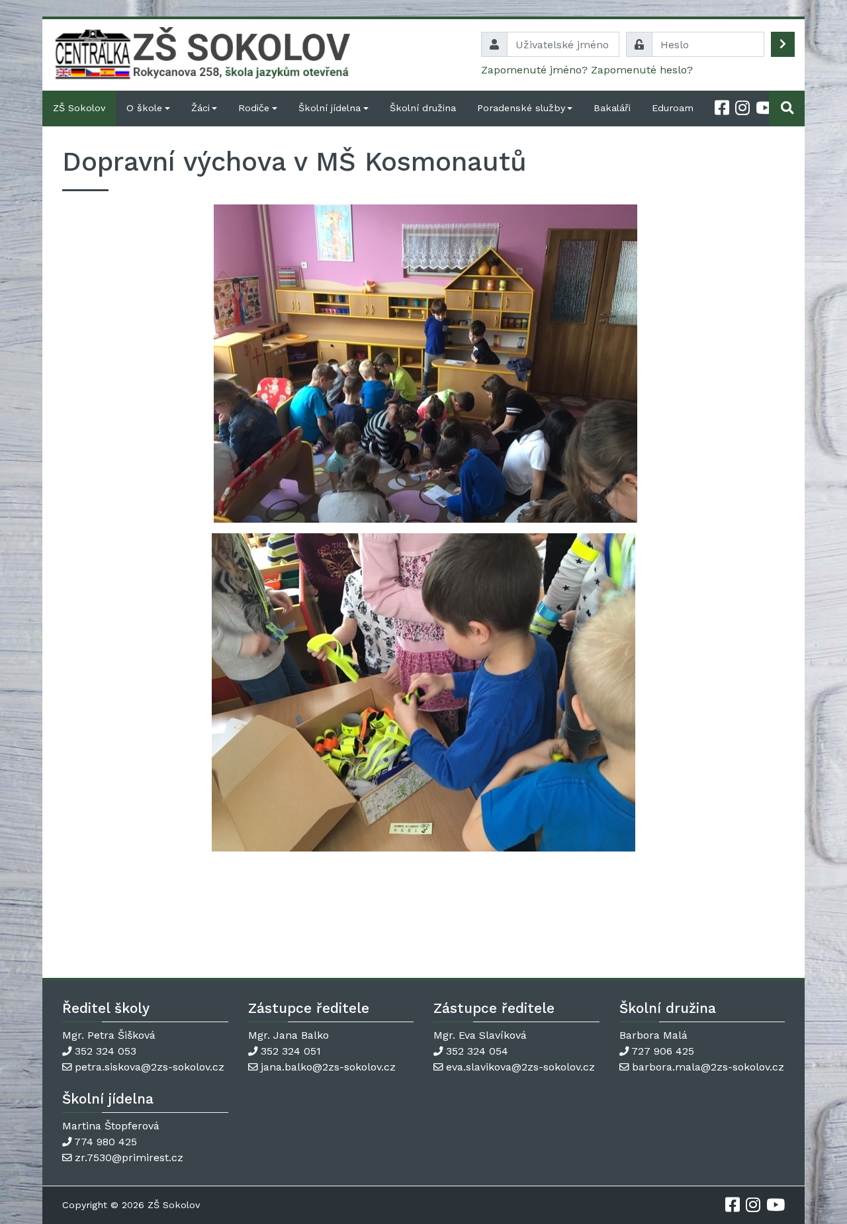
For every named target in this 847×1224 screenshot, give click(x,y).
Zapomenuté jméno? (534, 70)
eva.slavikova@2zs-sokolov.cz (520, 1067)
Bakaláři (612, 108)
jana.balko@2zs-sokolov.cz (328, 1067)
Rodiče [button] (253, 108)
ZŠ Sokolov (79, 108)
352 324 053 (105, 1051)
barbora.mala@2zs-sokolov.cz (708, 1067)
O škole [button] (144, 108)
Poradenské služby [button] (521, 108)
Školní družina (423, 108)
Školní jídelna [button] (329, 108)
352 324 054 (477, 1051)
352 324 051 (291, 1051)
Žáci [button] (200, 108)
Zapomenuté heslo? (642, 70)
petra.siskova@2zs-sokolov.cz (149, 1067)
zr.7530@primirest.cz (129, 1157)
